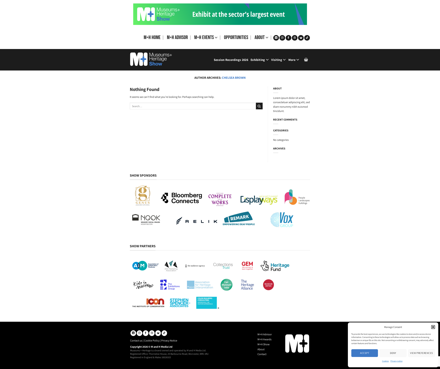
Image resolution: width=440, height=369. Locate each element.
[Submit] (259, 106)
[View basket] (306, 60)
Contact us (136, 340)
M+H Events (204, 37)
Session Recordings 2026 (231, 60)
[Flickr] (301, 38)
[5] (220, 14)
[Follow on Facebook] (288, 38)
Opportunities (236, 37)
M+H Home (152, 37)
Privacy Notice (169, 340)
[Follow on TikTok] (307, 38)
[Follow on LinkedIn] (276, 38)
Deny (393, 353)
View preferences (421, 353)
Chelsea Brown (234, 77)
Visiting (276, 60)
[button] (433, 327)
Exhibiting (258, 60)
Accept (364, 353)
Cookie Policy (152, 340)
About (260, 37)
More (291, 60)
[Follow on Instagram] (282, 38)
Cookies (385, 361)
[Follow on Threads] (295, 38)
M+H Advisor (177, 37)
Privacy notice (396, 361)
